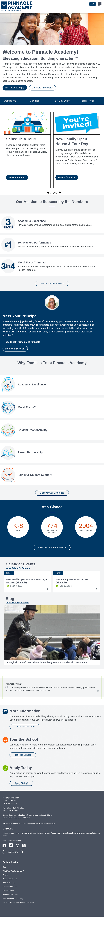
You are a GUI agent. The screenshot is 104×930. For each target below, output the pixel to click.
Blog (4, 867)
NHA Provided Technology (13, 898)
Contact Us (13, 852)
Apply (92, 4)
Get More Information (42, 87)
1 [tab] (48, 193)
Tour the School (23, 755)
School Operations (10, 887)
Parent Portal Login (10, 895)
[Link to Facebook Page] (4, 846)
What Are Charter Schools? (13, 871)
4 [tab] (56, 193)
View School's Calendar (18, 568)
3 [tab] (54, 193)
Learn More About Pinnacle (52, 547)
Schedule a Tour (17, 177)
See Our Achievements (52, 283)
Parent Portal (87, 101)
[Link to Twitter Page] (11, 846)
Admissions (10, 101)
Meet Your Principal (15, 348)
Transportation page (47, 823)
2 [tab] (51, 193)
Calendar (34, 101)
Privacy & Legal (9, 883)
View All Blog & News (17, 602)
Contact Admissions (25, 726)
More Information (66, 177)
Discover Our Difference (52, 493)
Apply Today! (21, 783)
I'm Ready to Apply (14, 87)
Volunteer (6, 875)
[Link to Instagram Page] (18, 846)
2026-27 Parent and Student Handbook (18, 902)
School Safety (8, 891)
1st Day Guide (62, 101)
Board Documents (10, 879)
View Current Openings (12, 840)
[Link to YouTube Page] (24, 846)
